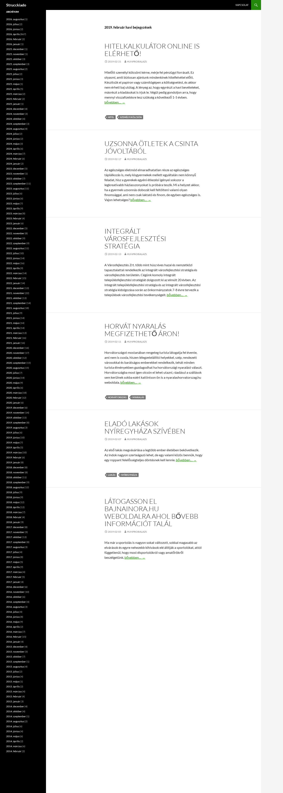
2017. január (13, 581)
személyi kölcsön (131, 117)
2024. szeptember (16, 123)
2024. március (14, 153)
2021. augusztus (15, 308)
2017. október (14, 537)
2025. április (13, 88)
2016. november (15, 591)
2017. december (15, 527)
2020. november (15, 352)
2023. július (12, 193)
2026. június (13, 29)
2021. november (15, 293)
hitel (111, 117)
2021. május (12, 323)
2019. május (12, 442)
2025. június (13, 79)
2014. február (13, 751)
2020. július (12, 372)
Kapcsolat (242, 5)
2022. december (15, 228)
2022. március (14, 273)
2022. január (13, 283)
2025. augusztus (15, 69)
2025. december (15, 49)
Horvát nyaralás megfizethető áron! (142, 330)
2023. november (15, 173)
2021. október (14, 298)
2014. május (12, 736)
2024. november (15, 113)
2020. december (15, 347)
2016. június (13, 616)
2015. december (15, 646)
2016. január (13, 641)
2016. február (13, 636)
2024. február (13, 158)
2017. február (13, 576)
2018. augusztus (15, 487)
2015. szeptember (16, 661)
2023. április (13, 208)
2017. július (12, 552)
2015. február (13, 696)
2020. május (12, 382)
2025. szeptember (16, 64)
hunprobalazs (137, 61)
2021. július (12, 313)
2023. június (13, 198)
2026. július (12, 24)
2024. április (13, 148)
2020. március (14, 392)
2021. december (15, 288)
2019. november (15, 412)
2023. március (14, 213)
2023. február (13, 218)
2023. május (12, 203)
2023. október (14, 178)
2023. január (13, 223)
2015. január (13, 701)
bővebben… (114, 102)
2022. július (12, 253)
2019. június (13, 437)
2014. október (14, 711)
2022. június (13, 258)
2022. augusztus (15, 248)
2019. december (15, 407)
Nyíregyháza (129, 474)
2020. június (13, 377)
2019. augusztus (15, 427)
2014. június (13, 731)
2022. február (13, 278)
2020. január (13, 402)
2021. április (13, 327)
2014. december (15, 706)
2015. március (14, 691)
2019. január (13, 462)
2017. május (12, 562)
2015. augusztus (15, 666)
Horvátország (117, 397)
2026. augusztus (15, 19)
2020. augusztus (15, 367)
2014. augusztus (15, 721)
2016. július (12, 611)
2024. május (12, 143)
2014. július (12, 726)
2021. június (13, 318)
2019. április (13, 447)
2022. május (12, 263)
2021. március (14, 332)
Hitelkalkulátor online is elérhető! (152, 50)
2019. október (14, 417)
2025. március (14, 93)
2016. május (12, 621)
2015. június (13, 676)
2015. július (12, 671)
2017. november (15, 532)
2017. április (13, 567)
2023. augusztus (15, 188)
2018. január (13, 522)
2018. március (14, 512)
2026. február (13, 39)
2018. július (12, 492)
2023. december (15, 168)
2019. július (12, 432)
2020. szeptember (16, 362)
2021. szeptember (16, 303)
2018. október (14, 477)
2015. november (15, 651)
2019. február (13, 457)
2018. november (15, 472)
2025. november (15, 54)
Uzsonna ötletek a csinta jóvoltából (151, 147)
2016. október (14, 596)
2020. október (14, 357)
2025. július (12, 74)
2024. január (13, 163)
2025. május (12, 83)
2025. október (14, 59)
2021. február (13, 337)
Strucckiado (16, 5)
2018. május (12, 502)
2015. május (12, 681)
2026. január (13, 44)
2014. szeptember (16, 716)
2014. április (13, 741)
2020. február (13, 397)
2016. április (13, 626)
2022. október (14, 238)
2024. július (12, 133)
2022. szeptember (16, 243)
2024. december (15, 108)
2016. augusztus (15, 606)
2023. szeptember (16, 183)
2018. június (13, 497)
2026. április (13, 34)
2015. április (13, 686)
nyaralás (138, 397)
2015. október (14, 656)
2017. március (14, 571)
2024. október (14, 118)
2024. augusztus (15, 128)
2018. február (13, 517)
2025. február (13, 98)
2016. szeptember (16, 601)
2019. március (14, 452)
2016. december (15, 586)
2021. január (13, 342)
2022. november (15, 233)
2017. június (13, 557)
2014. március (14, 746)
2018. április (13, 507)
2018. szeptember (16, 482)
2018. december (15, 467)
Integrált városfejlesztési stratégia (135, 238)
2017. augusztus (15, 547)
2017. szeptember (16, 542)
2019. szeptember (16, 422)
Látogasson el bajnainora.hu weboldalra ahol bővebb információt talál (151, 512)
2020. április (13, 387)
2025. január (13, 103)
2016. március (14, 631)
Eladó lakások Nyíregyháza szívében (144, 427)
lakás (111, 474)
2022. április (13, 268)
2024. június (13, 138)
